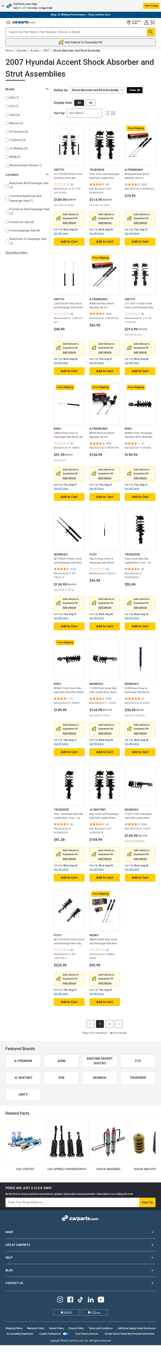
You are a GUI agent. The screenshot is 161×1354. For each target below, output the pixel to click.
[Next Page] (119, 1024)
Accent (34, 50)
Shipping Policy (13, 1328)
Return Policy (56, 1328)
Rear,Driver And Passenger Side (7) (29, 185)
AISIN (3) (14, 156)
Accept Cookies (71, 1347)
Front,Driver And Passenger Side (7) (29, 211)
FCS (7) (13, 106)
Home (9, 50)
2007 (46, 50)
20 (79, 102)
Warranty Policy (35, 1328)
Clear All (134, 90)
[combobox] (84, 113)
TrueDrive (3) (17, 140)
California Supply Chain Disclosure (137, 1328)
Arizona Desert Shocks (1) (25, 165)
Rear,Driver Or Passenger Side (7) (28, 241)
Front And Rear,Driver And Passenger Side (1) (25, 198)
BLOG (9, 1270)
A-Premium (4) (18, 131)
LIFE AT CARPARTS (17, 1244)
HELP (9, 1257)
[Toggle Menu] (8, 22)
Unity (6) (14, 114)
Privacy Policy (76, 1328)
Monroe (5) (16, 123)
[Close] (154, 1339)
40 (90, 102)
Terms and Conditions (101, 1328)
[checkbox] (7, 97)
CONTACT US (14, 1283)
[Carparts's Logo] (24, 22)
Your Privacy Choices (41, 1347)
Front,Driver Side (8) (21, 222)
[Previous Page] (90, 1024)
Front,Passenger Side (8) (24, 230)
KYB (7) (14, 97)
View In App (151, 5)
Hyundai (22, 50)
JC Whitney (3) (18, 148)
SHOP (9, 1232)
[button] (80, 6)
